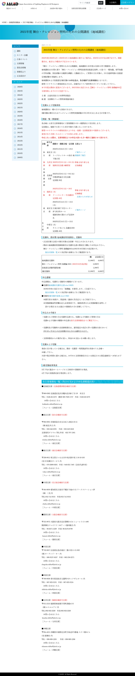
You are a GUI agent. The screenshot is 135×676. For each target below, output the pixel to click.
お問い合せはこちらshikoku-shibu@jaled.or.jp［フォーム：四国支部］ (51, 589)
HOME (4, 22)
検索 (101, 3)
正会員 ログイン (127, 2)
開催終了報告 (80, 155)
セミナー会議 (22, 55)
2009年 (20, 157)
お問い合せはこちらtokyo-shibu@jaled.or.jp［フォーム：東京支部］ (51, 471)
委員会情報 (21, 67)
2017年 (20, 124)
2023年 (20, 99)
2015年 (20, 132)
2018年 (20, 120)
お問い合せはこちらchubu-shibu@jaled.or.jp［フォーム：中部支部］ (51, 503)
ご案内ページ (80, 152)
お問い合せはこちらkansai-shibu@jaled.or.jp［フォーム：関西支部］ (51, 535)
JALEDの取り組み (56, 8)
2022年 (20, 103)
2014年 (20, 137)
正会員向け (21, 76)
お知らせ (34, 8)
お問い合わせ (124, 8)
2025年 (20, 91)
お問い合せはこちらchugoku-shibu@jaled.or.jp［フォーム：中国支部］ (51, 564)
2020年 (20, 112)
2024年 (20, 95)
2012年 (20, 145)
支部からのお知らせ (84, 197)
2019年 (20, 116)
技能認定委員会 (14, 22)
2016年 (20, 128)
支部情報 (20, 63)
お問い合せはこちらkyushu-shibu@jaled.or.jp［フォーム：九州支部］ (51, 617)
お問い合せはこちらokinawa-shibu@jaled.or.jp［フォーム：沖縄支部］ (51, 646)
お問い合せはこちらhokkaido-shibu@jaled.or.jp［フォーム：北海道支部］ (52, 404)
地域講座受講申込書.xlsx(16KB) (61, 285)
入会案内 (112, 2)
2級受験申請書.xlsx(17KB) (59, 296)
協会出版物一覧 (51, 252)
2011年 (20, 149)
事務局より (21, 72)
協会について (11, 8)
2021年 (20, 107)
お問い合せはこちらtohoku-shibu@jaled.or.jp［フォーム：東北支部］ (51, 439)
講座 (18, 51)
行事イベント (22, 59)
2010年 (20, 153)
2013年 (20, 141)
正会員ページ (101, 8)
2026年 (20, 87)
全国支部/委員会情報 (78, 8)
